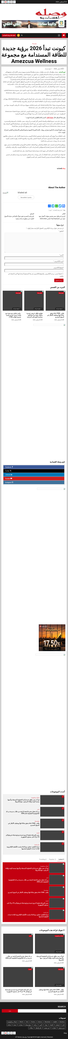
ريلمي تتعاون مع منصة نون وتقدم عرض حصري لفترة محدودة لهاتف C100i (13, 315)
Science (40, 1022)
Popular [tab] (51, 859)
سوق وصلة (34, 43)
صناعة (9, 1025)
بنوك (38, 845)
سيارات (21, 1025)
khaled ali (22, 192)
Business (62, 1022)
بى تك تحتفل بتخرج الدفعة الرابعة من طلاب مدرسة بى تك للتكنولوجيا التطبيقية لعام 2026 (18, 957)
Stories (33, 1022)
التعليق (61, 231)
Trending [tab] (42, 859)
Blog (65, 1033)
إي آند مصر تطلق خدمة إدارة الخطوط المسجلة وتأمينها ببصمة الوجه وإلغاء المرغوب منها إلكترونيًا (50, 958)
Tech (27, 1022)
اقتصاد (37, 822)
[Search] (22, 35)
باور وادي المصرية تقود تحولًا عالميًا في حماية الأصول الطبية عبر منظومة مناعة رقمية (19, 216)
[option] (34, 802)
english (55, 1022)
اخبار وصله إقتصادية (57, 210)
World (21, 1022)
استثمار (58, 1025)
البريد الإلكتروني (58, 261)
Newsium (50, 1037)
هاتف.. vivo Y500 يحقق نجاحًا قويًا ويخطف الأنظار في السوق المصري (55, 315)
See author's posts (26, 197)
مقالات (31, 1028)
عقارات (54, 1028)
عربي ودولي (62, 1028)
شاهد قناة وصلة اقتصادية (9, 35)
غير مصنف (46, 1028)
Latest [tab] (61, 859)
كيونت (50, 210)
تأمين (40, 1025)
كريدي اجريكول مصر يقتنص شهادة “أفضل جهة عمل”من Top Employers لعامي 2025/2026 (52, 216)
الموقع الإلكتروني (58, 267)
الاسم (61, 255)
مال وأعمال (36, 834)
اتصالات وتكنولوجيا (44, 866)
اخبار (38, 798)
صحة (15, 1025)
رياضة (35, 1025)
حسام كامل (50, 117)
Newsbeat (47, 1022)
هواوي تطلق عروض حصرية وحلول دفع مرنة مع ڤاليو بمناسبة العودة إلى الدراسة (34, 315)
